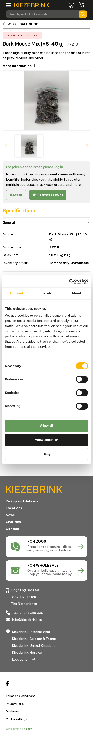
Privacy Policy (15, 704)
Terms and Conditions (20, 696)
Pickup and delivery (22, 501)
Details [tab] (46, 293)
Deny (46, 454)
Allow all (46, 426)
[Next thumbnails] (86, 146)
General (9, 223)
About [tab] (76, 293)
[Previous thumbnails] (7, 146)
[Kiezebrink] (31, 5)
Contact (12, 528)
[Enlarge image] (45, 100)
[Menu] (10, 5)
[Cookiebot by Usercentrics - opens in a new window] (69, 281)
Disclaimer (13, 711)
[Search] (83, 14)
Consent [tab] (16, 293)
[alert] (22, 35)
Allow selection (46, 440)
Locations (14, 508)
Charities (13, 522)
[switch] (82, 379)
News (10, 515)
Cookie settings (16, 719)
